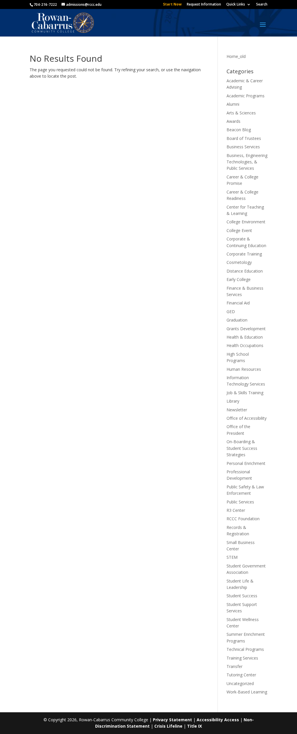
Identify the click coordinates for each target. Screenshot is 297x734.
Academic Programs (246, 95)
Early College (239, 279)
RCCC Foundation (243, 518)
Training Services (242, 658)
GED (231, 311)
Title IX (194, 726)
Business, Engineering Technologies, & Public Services (247, 162)
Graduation (237, 320)
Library (233, 401)
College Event (239, 230)
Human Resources (244, 369)
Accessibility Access (218, 719)
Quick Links (235, 5)
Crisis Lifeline (168, 726)
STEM (232, 557)
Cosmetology (239, 262)
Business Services (243, 146)
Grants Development (246, 328)
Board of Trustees (244, 138)
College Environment (246, 221)
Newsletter (237, 409)
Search (261, 5)
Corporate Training (244, 254)
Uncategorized (240, 683)
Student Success (242, 595)
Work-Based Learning (247, 692)
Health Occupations (245, 345)
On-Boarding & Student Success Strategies (242, 448)
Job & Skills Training (245, 392)
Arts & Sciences (241, 113)
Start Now (172, 5)
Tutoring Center (241, 675)
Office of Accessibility (247, 418)
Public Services (240, 502)
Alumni (233, 104)
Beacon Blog (239, 129)
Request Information (204, 5)
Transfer (234, 666)
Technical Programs (245, 649)
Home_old (236, 56)
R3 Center (236, 510)
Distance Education (245, 271)
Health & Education (245, 337)
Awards (233, 121)
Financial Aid (238, 303)
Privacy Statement (172, 719)
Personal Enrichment (246, 463)
